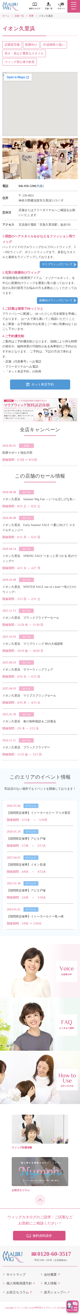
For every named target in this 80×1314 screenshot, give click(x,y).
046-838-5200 (27, 186)
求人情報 (50, 1283)
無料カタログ (35, 8)
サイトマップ (16, 1274)
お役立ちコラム (17, 1292)
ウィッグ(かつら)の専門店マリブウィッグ (36, 1308)
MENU (73, 9)
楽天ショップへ (55, 1292)
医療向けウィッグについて (56, 300)
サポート (61, 8)
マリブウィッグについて (57, 264)
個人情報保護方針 (19, 1283)
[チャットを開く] (72, 1306)
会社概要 (50, 1274)
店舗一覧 (48, 8)
